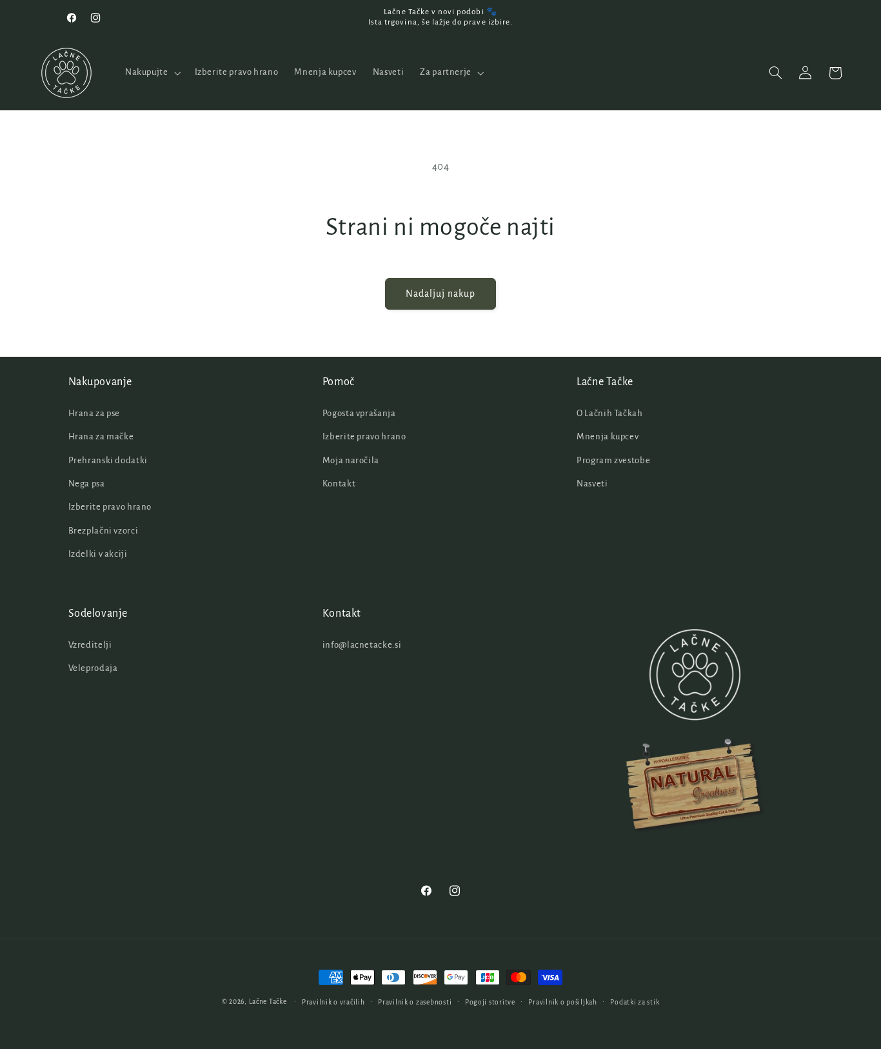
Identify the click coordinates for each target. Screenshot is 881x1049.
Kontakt (338, 483)
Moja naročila (350, 460)
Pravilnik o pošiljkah (562, 1002)
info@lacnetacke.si (361, 645)
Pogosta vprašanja (359, 413)
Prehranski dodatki (108, 460)
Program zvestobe (613, 460)
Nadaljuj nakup (441, 293)
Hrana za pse (94, 413)
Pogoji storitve (490, 1002)
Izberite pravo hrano (110, 507)
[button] (151, 73)
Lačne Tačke (268, 1001)
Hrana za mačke (101, 436)
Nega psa (86, 483)
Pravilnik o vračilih (333, 1002)
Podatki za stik (634, 1002)
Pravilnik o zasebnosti (414, 1002)
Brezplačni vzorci (103, 530)
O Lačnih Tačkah (609, 413)
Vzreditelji (90, 645)
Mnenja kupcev (607, 436)
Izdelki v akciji (98, 554)
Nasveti (592, 483)
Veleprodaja (93, 668)
